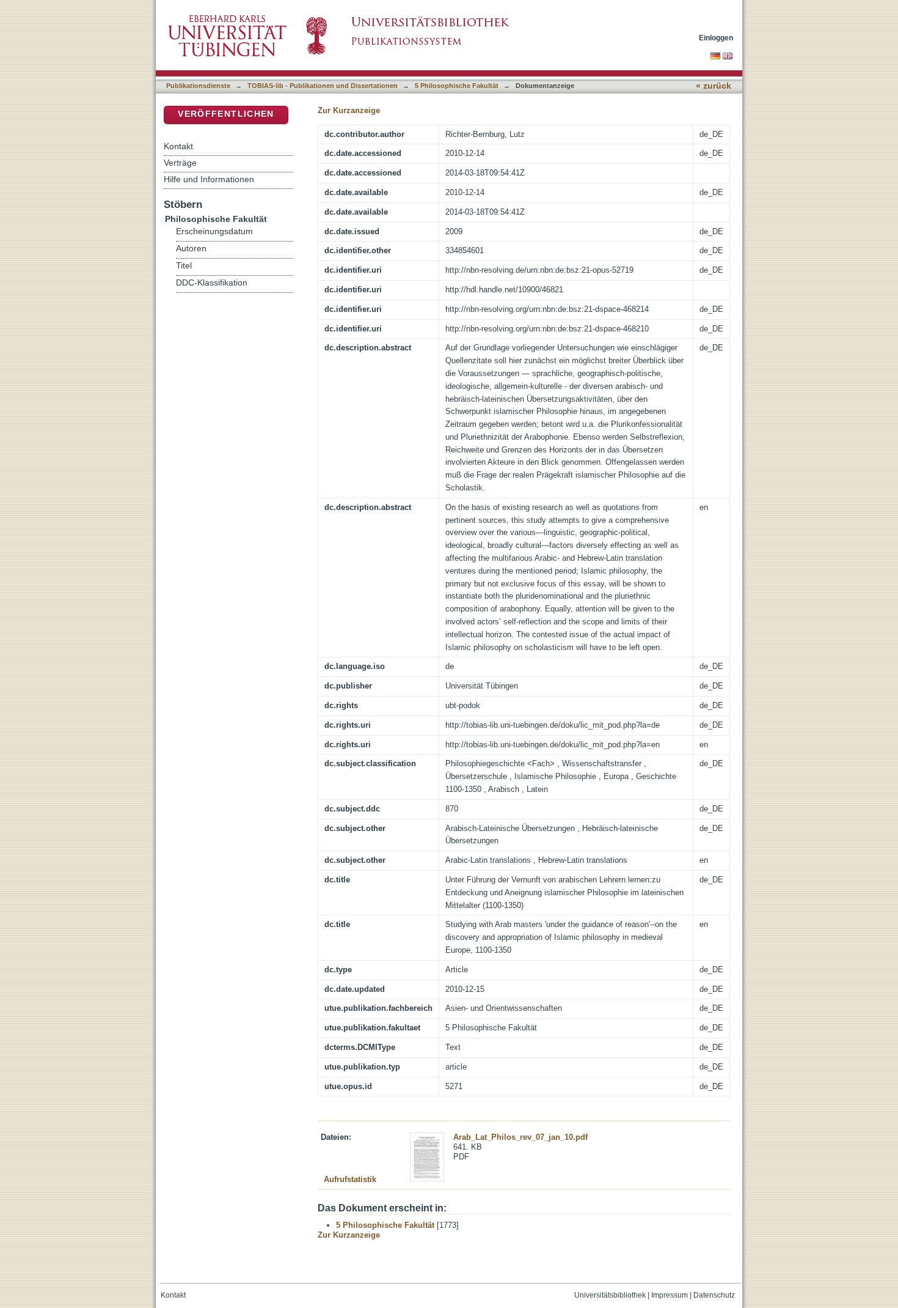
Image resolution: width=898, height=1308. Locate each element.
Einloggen (716, 38)
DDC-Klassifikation (211, 282)
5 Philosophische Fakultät (456, 85)
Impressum (669, 1295)
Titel (184, 265)
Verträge (180, 163)
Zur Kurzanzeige (349, 110)
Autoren (191, 248)
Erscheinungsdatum (214, 231)
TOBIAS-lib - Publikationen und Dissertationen (322, 85)
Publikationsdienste (198, 85)
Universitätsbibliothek (610, 1295)
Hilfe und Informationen (209, 179)
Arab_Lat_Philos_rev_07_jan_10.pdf (520, 1137)
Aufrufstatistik (350, 1179)
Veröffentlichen (226, 114)
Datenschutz (714, 1295)
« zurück (713, 86)
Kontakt (178, 146)
